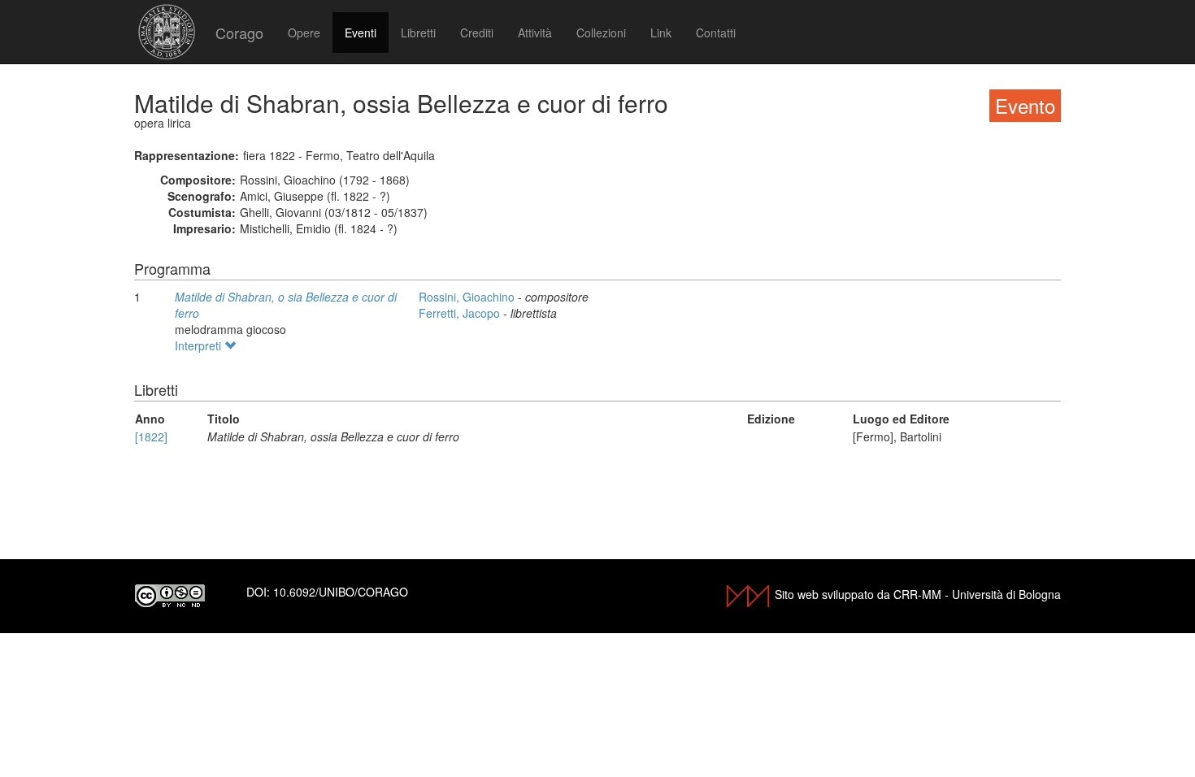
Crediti (476, 32)
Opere (304, 32)
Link (660, 32)
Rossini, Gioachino (468, 297)
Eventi (360, 32)
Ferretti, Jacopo (461, 313)
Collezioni (601, 32)
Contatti (716, 32)
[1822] (151, 436)
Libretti (418, 32)
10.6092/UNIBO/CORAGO (340, 592)
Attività (535, 32)
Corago (239, 32)
